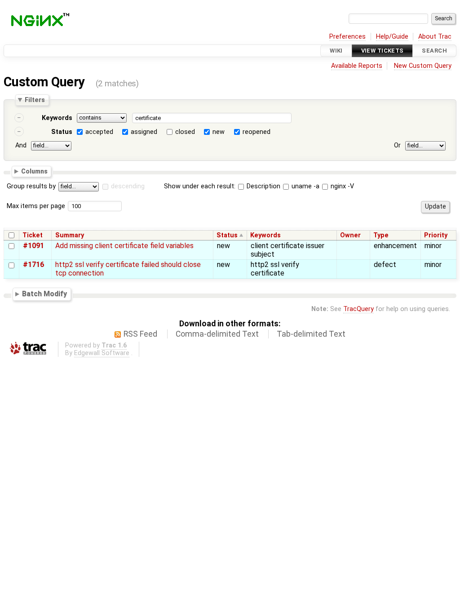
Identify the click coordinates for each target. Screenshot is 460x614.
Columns (34, 170)
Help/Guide (392, 36)
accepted (99, 132)
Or (397, 145)
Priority (435, 235)
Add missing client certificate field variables (124, 245)
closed (185, 132)
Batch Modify (44, 293)
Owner (350, 235)
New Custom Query (422, 66)
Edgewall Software (101, 353)
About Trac (434, 36)
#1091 (33, 245)
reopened (256, 132)
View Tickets (382, 50)
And (21, 145)
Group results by (31, 186)
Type (381, 235)
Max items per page (36, 206)
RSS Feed (140, 333)
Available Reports (356, 66)
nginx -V (341, 186)
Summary (69, 235)
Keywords (57, 118)
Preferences (347, 36)
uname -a (304, 186)
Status (61, 132)
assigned (144, 132)
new (218, 132)
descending (128, 186)
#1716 (33, 264)
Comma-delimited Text (217, 333)
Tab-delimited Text (311, 333)
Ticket (32, 235)
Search (434, 50)
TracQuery (358, 309)
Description (262, 186)
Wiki (336, 50)
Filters (35, 99)
